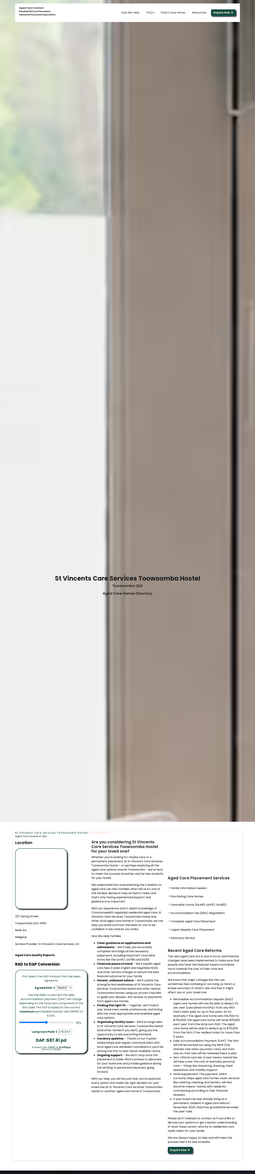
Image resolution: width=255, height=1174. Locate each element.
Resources (199, 13)
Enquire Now (222, 12)
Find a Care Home (173, 13)
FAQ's (150, 13)
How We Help (130, 13)
